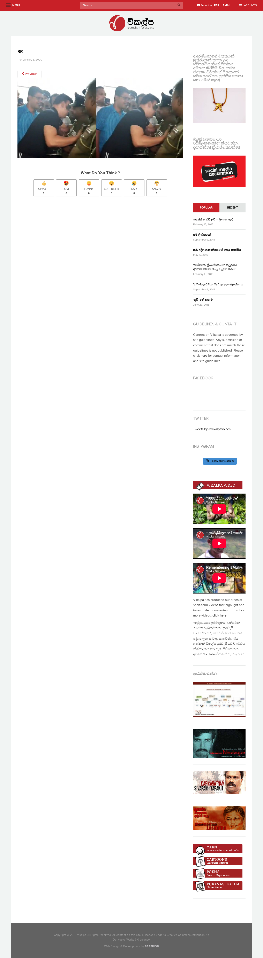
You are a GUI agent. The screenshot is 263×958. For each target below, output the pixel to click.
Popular (206, 207)
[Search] (179, 5)
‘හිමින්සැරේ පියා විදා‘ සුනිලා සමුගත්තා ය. (218, 284)
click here (219, 616)
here (204, 356)
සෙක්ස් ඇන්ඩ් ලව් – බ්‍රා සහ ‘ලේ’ (213, 219)
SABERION (152, 946)
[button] (100, 118)
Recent (232, 207)
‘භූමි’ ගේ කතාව (203, 299)
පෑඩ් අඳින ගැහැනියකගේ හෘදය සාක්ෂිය (217, 250)
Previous (30, 74)
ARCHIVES (250, 5)
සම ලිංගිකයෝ (202, 234)
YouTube (209, 654)
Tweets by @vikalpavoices (212, 429)
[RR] (100, 119)
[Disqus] (102, 257)
